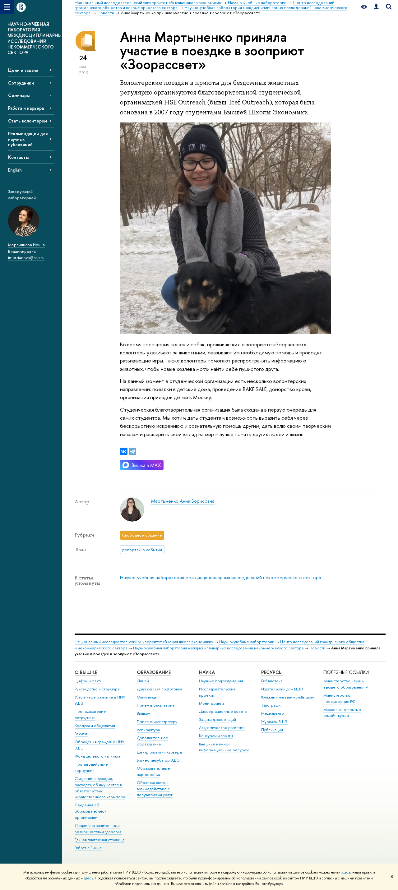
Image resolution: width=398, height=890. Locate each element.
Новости (317, 648)
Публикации (272, 729)
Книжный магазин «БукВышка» (287, 697)
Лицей (143, 681)
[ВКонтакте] (123, 451)
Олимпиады (147, 697)
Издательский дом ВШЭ (282, 689)
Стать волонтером (27, 121)
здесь (345, 872)
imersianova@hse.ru (26, 257)
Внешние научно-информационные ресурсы (224, 747)
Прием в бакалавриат (156, 705)
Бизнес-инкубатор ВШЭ (158, 760)
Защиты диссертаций (217, 719)
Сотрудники (21, 83)
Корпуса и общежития (95, 725)
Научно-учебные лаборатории (246, 641)
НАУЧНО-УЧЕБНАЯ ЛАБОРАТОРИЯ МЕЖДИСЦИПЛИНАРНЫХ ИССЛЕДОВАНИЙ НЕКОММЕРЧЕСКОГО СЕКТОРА (34, 38)
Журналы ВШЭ (274, 721)
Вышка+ (143, 713)
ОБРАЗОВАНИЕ (154, 672)
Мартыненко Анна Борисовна (183, 501)
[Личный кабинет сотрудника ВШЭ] (376, 7)
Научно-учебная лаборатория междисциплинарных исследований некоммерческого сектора (220, 577)
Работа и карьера (26, 108)
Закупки (81, 733)
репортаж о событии (142, 549)
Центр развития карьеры (159, 752)
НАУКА (207, 672)
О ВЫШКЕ (86, 672)
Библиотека (271, 681)
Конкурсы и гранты (216, 735)
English (15, 170)
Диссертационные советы (223, 711)
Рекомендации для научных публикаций (28, 139)
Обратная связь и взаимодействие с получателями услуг (155, 789)
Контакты (18, 157)
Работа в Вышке (88, 848)
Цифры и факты (88, 681)
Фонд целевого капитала (97, 756)
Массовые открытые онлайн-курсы (342, 712)
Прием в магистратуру (157, 721)
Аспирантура (148, 729)
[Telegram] (132, 451)
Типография (272, 705)
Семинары (19, 95)
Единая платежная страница (99, 839)
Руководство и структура (97, 689)
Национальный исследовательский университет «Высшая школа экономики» (144, 641)
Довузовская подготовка (159, 689)
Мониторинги (211, 703)
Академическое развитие (222, 727)
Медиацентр (272, 713)
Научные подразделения (221, 681)
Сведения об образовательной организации (91, 811)
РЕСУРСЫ (272, 672)
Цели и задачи (23, 70)
